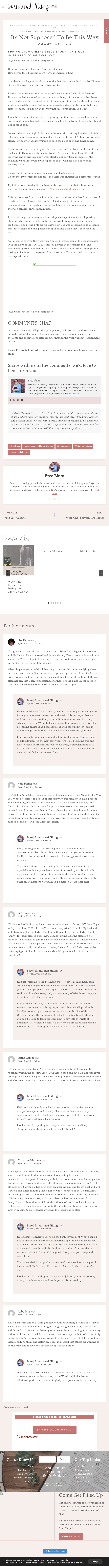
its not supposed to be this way (38, 446)
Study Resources (84, 1466)
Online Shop (82, 1481)
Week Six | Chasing (14, 515)
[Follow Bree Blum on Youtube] (54, 499)
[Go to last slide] (8, 573)
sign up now (71, 1536)
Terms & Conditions (54, 1486)
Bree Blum (47, 44)
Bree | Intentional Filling (42, 700)
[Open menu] (3, 6)
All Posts (26, 32)
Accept (95, 1561)
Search (63, 1459)
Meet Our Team (25, 1470)
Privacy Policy (54, 1483)
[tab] (49, 603)
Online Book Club (77, 32)
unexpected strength (19, 452)
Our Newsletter (25, 1473)
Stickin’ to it (87, 551)
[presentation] (18, 560)
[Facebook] (11, 400)
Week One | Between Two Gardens (86, 515)
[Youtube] (22, 400)
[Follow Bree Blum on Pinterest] (59, 499)
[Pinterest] (18, 400)
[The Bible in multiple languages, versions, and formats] (54, 1437)
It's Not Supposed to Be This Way (50, 32)
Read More (74, 393)
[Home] (10, 26)
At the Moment (53, 551)
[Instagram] (14, 400)
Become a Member (24, 1477)
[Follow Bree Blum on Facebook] (50, 499)
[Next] (101, 573)
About (31, 1466)
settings (79, 1563)
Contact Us (28, 1481)
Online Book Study (83, 446)
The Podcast (81, 1477)
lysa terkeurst (63, 446)
